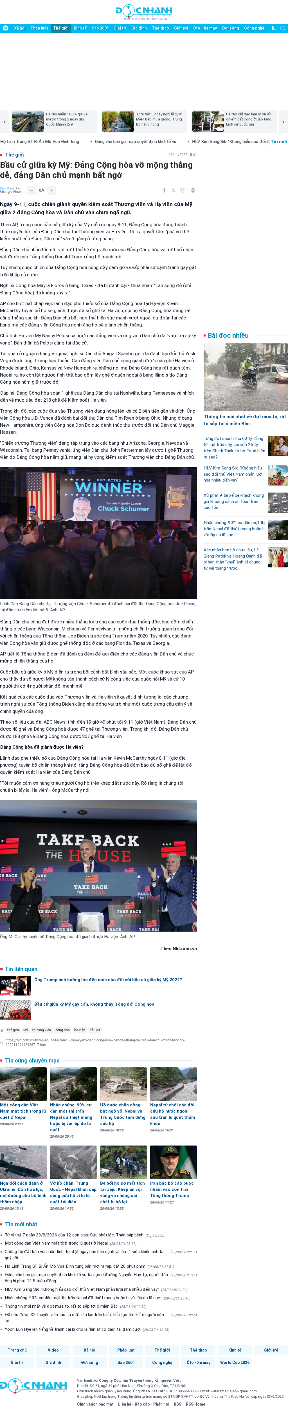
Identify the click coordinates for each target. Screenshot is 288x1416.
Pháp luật (39, 28)
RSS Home (195, 1404)
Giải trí (120, 28)
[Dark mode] (274, 28)
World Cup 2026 (234, 1362)
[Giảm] (31, 190)
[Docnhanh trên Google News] (11, 190)
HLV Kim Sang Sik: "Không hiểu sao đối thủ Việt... (195, 141)
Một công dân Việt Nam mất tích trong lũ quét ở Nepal (70, 1243)
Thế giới (61, 28)
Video (53, 1350)
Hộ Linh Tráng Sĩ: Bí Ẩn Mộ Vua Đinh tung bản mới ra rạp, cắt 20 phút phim (89, 1266)
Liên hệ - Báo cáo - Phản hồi (143, 1404)
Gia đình (139, 28)
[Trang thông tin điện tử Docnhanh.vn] (144, 12)
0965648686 (188, 1391)
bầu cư (95, 1030)
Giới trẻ (181, 28)
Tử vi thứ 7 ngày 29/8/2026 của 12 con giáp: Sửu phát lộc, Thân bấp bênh (84, 1235)
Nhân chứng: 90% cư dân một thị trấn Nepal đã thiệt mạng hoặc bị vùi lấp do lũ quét (97, 1297)
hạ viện (79, 1030)
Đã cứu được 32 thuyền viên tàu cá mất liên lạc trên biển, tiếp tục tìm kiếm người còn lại (101, 1317)
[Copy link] (183, 190)
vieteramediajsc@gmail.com (234, 1391)
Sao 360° (100, 28)
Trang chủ (17, 1350)
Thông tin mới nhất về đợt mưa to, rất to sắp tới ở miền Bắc (76, 1306)
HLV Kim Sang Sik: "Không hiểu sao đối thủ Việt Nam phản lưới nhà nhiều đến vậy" (96, 1289)
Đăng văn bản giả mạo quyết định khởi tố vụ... (93, 141)
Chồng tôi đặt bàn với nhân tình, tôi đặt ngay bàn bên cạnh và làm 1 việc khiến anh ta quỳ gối (101, 1254)
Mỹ (25, 1030)
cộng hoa (62, 1030)
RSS (177, 1404)
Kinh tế (80, 28)
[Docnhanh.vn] (33, 1388)
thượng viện (41, 1030)
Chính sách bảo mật (95, 1404)
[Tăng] (51, 190)
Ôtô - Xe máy (205, 28)
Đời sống (230, 28)
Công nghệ (254, 28)
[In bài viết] (193, 190)
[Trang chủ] (5, 28)
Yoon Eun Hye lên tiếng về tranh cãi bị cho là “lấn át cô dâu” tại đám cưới (87, 1329)
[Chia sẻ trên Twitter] (173, 190)
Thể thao (160, 28)
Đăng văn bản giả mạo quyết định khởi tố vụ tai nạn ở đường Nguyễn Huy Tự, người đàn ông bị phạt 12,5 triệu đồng (101, 1277)
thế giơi (13, 1030)
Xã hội (20, 28)
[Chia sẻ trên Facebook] (164, 190)
